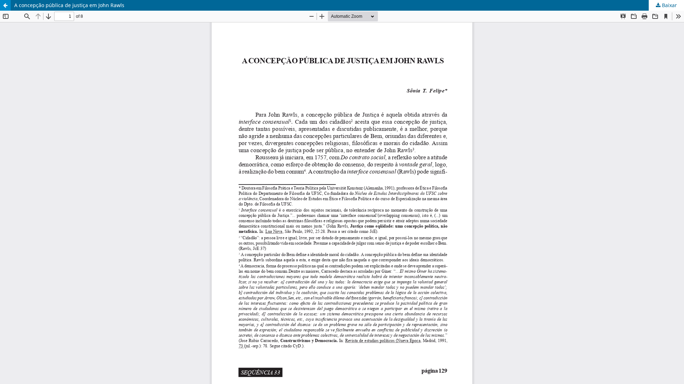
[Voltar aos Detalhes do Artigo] (5, 5)
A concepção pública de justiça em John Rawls (69, 5)
